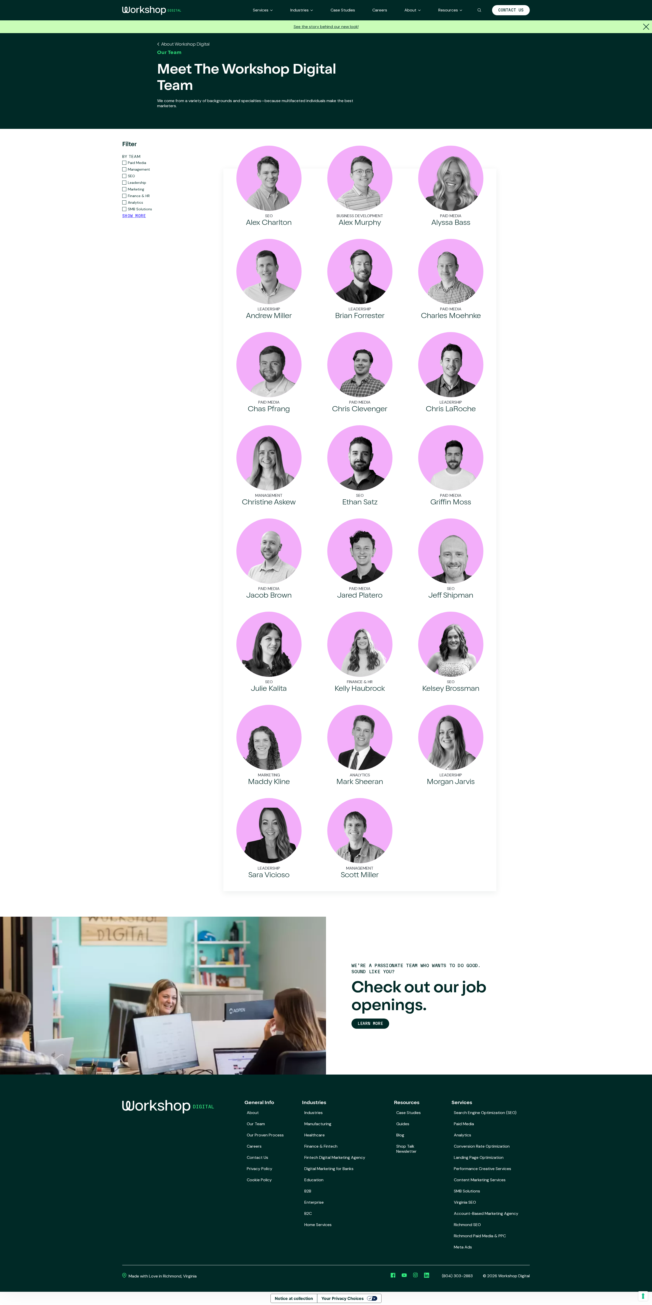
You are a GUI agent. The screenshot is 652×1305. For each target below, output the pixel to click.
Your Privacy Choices (342, 1298)
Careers (379, 10)
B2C (308, 1213)
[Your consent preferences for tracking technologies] (643, 1296)
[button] (479, 10)
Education (313, 1180)
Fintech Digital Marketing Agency (334, 1157)
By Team (131, 156)
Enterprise (314, 1202)
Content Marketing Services (480, 1180)
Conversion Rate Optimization (482, 1146)
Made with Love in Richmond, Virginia (162, 1276)
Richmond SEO (467, 1224)
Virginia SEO (465, 1202)
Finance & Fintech (320, 1146)
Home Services (318, 1224)
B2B (307, 1191)
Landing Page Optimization (479, 1157)
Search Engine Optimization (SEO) (485, 1112)
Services (260, 10)
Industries (299, 10)
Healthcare (314, 1135)
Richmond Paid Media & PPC (480, 1236)
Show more (134, 216)
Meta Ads (463, 1247)
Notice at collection (294, 1298)
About (410, 10)
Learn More (370, 1023)
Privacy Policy (259, 1168)
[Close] (645, 26)
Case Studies (343, 10)
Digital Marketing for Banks (329, 1168)
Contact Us (511, 10)
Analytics (462, 1135)
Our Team (256, 1124)
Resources (448, 10)
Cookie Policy (259, 1180)
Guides (402, 1124)
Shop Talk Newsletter (406, 1149)
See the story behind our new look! (326, 26)
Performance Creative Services (482, 1168)
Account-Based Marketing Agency (486, 1213)
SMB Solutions (467, 1191)
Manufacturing (317, 1124)
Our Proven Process (265, 1135)
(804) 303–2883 (457, 1276)
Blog (400, 1135)
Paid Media (464, 1124)
